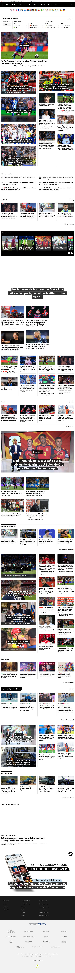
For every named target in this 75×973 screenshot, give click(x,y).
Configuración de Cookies (43, 954)
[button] (24, 45)
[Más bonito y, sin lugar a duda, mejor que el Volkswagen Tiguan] (28, 780)
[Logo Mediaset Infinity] (11, 931)
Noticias (5, 904)
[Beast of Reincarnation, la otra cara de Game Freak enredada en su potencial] (9, 667)
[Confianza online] (37, 967)
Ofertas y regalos (44, 907)
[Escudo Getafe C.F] (30, 10)
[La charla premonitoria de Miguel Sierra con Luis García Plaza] (12, 505)
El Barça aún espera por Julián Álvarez (33, 1)
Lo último (5, 907)
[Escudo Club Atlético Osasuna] (39, 10)
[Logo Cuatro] (46, 931)
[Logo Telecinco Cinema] (46, 941)
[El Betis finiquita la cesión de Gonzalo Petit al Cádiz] (47, 98)
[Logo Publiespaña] (37, 947)
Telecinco (23, 907)
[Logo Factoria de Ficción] (28, 936)
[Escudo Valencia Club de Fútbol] (61, 10)
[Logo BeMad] (11, 942)
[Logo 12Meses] (64, 942)
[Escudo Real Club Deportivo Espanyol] (25, 10)
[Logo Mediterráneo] (55, 946)
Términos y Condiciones (22, 954)
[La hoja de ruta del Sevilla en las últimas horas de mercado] (37, 505)
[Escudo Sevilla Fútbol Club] (58, 10)
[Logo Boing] (46, 936)
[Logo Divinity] (64, 931)
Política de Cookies (54, 954)
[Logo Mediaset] (37, 925)
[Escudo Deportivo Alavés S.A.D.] (19, 10)
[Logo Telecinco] (28, 931)
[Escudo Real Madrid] (53, 10)
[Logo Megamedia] (38, 960)
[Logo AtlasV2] (20, 947)
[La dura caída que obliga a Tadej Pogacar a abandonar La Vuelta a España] (18, 638)
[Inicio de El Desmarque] (9, 5)
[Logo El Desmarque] (11, 936)
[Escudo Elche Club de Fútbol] (22, 10)
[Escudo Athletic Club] (11, 10)
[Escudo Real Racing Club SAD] (41, 10)
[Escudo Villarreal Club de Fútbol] (64, 10)
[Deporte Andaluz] (9, 703)
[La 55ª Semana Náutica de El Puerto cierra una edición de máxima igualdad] (47, 697)
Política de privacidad (32, 954)
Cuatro (23, 909)
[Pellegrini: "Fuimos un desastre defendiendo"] (47, 620)
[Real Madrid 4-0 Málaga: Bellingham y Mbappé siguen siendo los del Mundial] (18, 134)
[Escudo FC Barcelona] (28, 10)
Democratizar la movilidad (9, 835)
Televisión (5, 909)
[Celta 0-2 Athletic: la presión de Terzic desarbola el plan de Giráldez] (18, 81)
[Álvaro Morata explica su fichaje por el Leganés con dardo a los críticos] (47, 533)
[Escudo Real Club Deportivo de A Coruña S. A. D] (47, 10)
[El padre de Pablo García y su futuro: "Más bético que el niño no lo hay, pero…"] (12, 483)
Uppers (23, 915)
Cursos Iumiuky (43, 909)
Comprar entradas (44, 904)
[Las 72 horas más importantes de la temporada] (47, 601)
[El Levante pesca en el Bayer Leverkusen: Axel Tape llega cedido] (65, 642)
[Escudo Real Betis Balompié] (50, 10)
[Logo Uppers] (28, 942)
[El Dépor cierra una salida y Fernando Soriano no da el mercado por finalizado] (37, 483)
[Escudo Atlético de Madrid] (14, 10)
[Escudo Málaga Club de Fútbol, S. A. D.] (36, 10)
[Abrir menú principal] (72, 4)
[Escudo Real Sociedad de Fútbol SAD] (55, 10)
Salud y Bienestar (43, 915)
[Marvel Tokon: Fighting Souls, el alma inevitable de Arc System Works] (66, 666)
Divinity (23, 912)
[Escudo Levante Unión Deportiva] (33, 10)
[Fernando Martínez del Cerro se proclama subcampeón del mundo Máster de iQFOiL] (9, 697)
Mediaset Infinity (25, 904)
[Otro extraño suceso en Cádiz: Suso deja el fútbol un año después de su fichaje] (66, 533)
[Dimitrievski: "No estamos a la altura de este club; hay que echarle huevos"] (9, 360)
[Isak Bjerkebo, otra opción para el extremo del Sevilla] (9, 381)
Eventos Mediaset (44, 912)
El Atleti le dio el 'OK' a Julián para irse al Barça (12, 1)
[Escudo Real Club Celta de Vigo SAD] (16, 10)
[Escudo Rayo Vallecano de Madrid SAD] (44, 10)
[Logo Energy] (64, 936)
